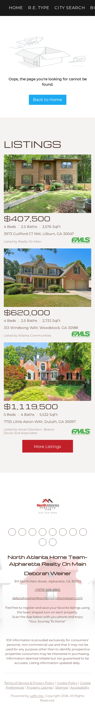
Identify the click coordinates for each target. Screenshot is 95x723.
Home (16, 7)
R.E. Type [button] (38, 7)
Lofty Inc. (37, 696)
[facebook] (12, 532)
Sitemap (61, 687)
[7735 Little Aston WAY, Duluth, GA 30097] (47, 371)
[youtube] (63, 532)
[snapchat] (83, 532)
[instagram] (52, 532)
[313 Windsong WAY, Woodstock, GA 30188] (47, 277)
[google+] (52, 542)
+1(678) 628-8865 (47, 590)
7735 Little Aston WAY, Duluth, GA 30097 (40, 421)
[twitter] (32, 532)
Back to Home (47, 99)
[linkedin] (22, 532)
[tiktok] (73, 532)
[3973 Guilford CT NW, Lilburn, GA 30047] (47, 183)
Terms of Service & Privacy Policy (29, 683)
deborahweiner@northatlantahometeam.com (47, 598)
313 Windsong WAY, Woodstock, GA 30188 (41, 327)
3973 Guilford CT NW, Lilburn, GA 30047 (39, 233)
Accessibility (79, 687)
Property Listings (40, 687)
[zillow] (42, 532)
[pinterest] (42, 542)
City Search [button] (69, 7)
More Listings (47, 446)
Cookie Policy (67, 683)
